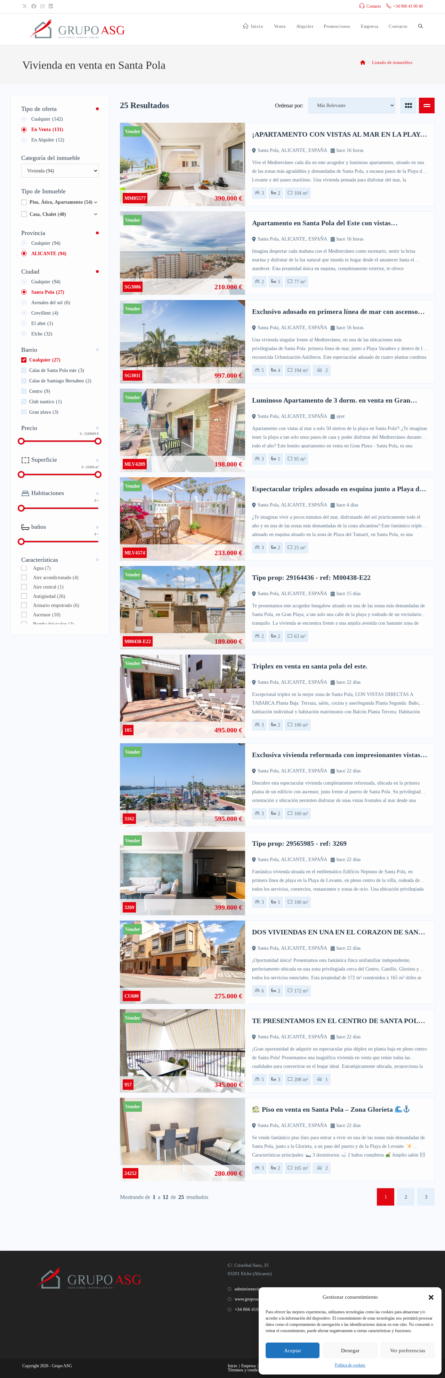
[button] (431, 1297)
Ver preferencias (407, 1350)
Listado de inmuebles (392, 62)
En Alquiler (47, 140)
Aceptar (292, 1350)
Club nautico (45, 401)
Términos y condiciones (247, 1370)
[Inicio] (362, 62)
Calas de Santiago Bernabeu (60, 380)
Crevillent (44, 313)
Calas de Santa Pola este (56, 370)
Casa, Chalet (48, 214)
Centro (39, 391)
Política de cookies (350, 1365)
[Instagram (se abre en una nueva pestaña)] (42, 6)
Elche (41, 334)
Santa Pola (47, 292)
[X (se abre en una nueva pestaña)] (25, 6)
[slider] (21, 441)
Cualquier (47, 119)
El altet (42, 323)
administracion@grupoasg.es (262, 1288)
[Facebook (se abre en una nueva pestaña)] (33, 6)
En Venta (47, 129)
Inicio (232, 1365)
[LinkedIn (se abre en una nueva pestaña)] (51, 6)
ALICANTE (48, 253)
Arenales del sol (50, 302)
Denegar (350, 1350)
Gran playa (43, 412)
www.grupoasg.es (251, 1299)
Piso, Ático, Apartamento (61, 202)
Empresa (248, 1365)
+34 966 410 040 (251, 1309)
